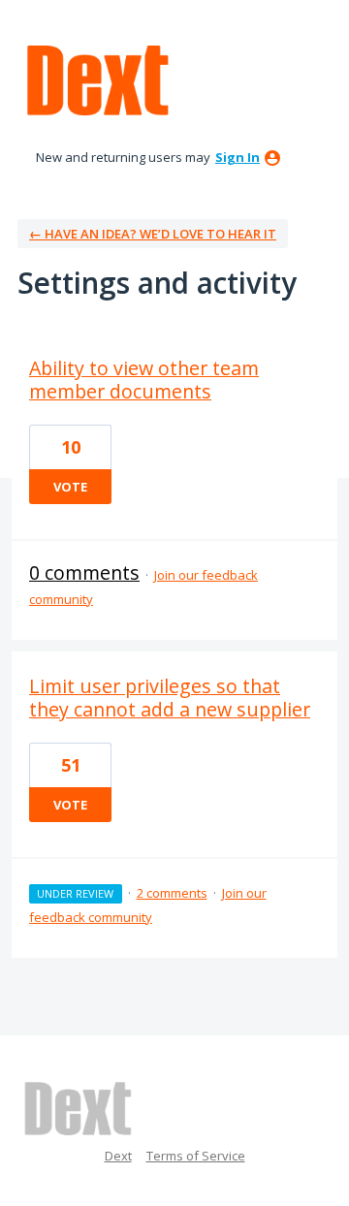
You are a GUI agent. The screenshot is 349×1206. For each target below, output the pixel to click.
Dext (118, 1155)
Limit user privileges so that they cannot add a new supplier (169, 697)
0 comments (84, 572)
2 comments (172, 893)
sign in (237, 157)
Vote (70, 486)
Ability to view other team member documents (144, 379)
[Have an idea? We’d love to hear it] (97, 81)
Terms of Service (195, 1155)
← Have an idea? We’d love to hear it (152, 233)
